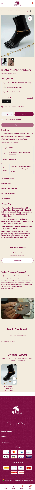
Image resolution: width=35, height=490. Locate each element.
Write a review (17, 260)
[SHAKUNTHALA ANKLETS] (9, 374)
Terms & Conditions (15, 119)
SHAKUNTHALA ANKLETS (9, 387)
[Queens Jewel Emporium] (17, 3)
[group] (17, 36)
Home (2, 11)
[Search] (27, 4)
